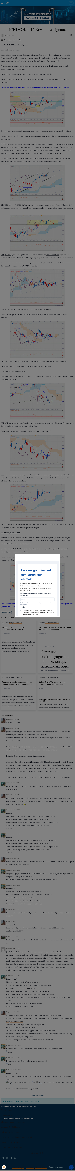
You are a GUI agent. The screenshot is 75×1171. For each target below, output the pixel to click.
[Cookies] (4, 1167)
